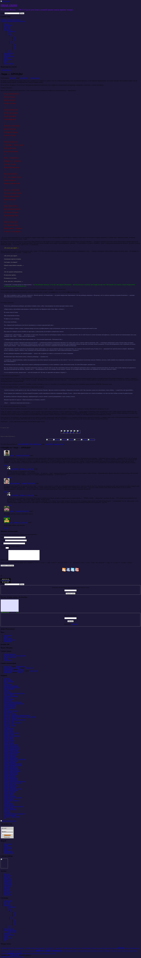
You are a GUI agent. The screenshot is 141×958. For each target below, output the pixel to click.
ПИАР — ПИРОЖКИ (10, 809)
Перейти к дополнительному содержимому (13, 21)
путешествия (113, 950)
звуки (130, 948)
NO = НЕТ (7, 27)
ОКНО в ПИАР (8, 794)
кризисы (24, 950)
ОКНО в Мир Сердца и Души (12, 783)
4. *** (8, 52)
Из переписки (8, 700)
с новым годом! (13, 953)
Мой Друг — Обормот (10, 718)
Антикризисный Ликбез (10, 686)
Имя (2, 537)
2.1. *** (9, 34)
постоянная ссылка (59, 444)
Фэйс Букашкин (87, 948)
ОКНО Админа (8, 730)
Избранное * (7, 30)
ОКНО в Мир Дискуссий (11, 753)
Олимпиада (74, 948)
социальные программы (38, 953)
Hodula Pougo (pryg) (9, 654)
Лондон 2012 (47, 948)
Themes (6, 850)
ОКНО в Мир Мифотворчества (12, 763)
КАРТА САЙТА (8, 63)
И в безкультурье (8, 699)
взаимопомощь (115, 948)
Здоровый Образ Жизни (10, 696)
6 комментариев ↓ (35, 78)
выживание (127, 948)
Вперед (9, 70)
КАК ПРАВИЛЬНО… (10, 705)
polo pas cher (7, 666)
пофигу (109, 950)
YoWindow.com (5, 612)
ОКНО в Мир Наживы (34, 444)
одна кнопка (78, 950)
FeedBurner (74, 624)
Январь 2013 (7, 878)
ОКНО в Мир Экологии (10, 790)
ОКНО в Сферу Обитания (11, 800)
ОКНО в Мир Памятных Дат (12, 769)
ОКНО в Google (8, 731)
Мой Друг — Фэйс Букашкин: (12, 722)
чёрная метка (52, 953)
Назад (3, 70)
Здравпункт (7, 697)
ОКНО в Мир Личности (10, 761)
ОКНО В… (7, 54)
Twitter (23, 948)
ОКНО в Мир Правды (10, 777)
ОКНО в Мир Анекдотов (11, 744)
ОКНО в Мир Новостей (10, 768)
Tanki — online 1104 (9, 657)
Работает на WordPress (7, 956)
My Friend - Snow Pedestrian (16, 948)
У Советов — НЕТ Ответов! (12, 816)
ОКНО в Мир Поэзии (10, 775)
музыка (62, 950)
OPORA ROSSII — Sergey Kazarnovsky (15, 655)
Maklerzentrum (8, 672)
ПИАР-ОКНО (9, 5)
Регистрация (7, 635)
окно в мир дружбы (95, 950)
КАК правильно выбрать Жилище (13, 703)
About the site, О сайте (10, 930)
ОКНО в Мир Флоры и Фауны (12, 788)
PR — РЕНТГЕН (8, 681)
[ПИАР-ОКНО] (5, 1)
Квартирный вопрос (9, 706)
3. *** (8, 50)
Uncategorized (7, 684)
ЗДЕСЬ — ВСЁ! (8, 694)
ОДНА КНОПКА (9, 728)
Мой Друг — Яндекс (10, 725)
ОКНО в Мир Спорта (10, 784)
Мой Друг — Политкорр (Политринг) (14, 719)
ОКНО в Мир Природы (10, 778)
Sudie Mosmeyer (8, 669)
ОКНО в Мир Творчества (11, 786)
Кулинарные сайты (9, 708)
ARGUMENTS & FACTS (5, 948)
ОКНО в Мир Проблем (10, 780)
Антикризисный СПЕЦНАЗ (12, 687)
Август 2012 (7, 886)
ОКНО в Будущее (9, 734)
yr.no (17, 612)
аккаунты (92, 948)
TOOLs (6, 683)
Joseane (11, 511)
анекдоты (96, 948)
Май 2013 (6, 874)
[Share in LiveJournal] (75, 433)
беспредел (110, 948)
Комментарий (4, 560)
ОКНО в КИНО (8, 739)
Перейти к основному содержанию (10, 19)
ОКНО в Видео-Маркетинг (11, 736)
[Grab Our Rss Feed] (64, 571)
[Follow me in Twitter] (49, 440)
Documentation (8, 844)
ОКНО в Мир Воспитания (11, 749)
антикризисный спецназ (102, 948)
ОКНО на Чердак (9, 805)
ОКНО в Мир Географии (11, 750)
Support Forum (8, 848)
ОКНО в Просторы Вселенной (12, 797)
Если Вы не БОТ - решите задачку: (10, 546)
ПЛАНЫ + (7, 811)
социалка (23, 953)
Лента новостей (8, 53)
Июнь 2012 (7, 889)
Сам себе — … (8, 812)
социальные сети (46, 953)
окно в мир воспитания (85, 950)
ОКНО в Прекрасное (10, 796)
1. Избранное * (11, 31)
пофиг (106, 950)
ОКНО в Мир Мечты (10, 762)
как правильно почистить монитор (16, 950)
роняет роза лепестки (124, 950)
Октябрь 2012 (8, 883)
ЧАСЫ (6, 658)
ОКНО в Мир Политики (11, 774)
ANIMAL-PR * (8, 25)
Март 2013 (7, 877)
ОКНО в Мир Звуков (10, 756)
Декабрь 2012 (7, 880)
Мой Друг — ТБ (8, 721)
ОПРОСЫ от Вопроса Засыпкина (13, 806)
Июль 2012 (7, 887)
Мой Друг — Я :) (8, 724)
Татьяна (11, 455)
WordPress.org (8, 641)
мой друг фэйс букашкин (48, 950)
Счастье (78, 948)
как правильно (134, 948)
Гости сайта (7, 692)
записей (7, 638)
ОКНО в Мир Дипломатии (11, 752)
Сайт (2, 543)
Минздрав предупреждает (11, 711)
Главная (6, 24)
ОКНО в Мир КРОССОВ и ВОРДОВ (14, 759)
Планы (6, 57)
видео (121, 947)
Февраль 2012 (8, 894)
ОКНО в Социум (9, 799)
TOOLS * (20, 669)
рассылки (118, 950)
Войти (6, 637)
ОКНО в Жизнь (8, 737)
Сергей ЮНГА (24, 78)
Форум (6, 60)
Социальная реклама (9, 815)
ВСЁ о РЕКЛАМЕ (22, 444)
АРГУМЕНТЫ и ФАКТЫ (30, 948)
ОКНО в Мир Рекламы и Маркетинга (14, 781)
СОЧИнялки (7, 660)
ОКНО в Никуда (8, 793)
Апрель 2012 (7, 891)
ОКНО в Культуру (9, 741)
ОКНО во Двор (8, 803)
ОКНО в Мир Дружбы (10, 755)
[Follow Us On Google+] (77, 571)
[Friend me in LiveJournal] (77, 440)
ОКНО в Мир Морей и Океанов (13, 765)
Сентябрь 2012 (8, 884)
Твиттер (82, 948)
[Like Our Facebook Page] (68, 571)
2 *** (8, 32)
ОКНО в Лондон (8, 743)
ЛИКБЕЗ (6, 709)
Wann (10, 522)
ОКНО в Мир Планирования (12, 771)
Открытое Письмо (9, 56)
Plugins (6, 845)
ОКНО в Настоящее (9, 791)
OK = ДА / (7, 28)
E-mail (2, 540)
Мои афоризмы (8, 712)
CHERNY (6, 678)
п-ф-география (102, 950)
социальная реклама (29, 953)
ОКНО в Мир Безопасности (12, 747)
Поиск (2, 13)
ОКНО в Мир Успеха (10, 787)
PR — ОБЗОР (8, 680)
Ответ (6, 465)
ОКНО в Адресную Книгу (11, 733)
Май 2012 (6, 890)
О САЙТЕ (7, 727)
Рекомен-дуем (8, 59)
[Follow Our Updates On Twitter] (73, 571)
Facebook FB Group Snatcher (11, 668)
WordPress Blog (8, 851)
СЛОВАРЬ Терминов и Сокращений (14, 813)
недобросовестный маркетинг (70, 950)
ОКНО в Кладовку (9, 740)
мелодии (33, 950)
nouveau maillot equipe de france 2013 (14, 671)
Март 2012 (7, 893)
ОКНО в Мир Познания (10, 772)
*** (11, 35)
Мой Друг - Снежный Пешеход (56, 948)
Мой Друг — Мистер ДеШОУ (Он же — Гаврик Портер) (20, 716)
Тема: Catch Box (18, 956)
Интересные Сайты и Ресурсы (12, 702)
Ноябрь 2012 (7, 881)
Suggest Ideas (7, 847)
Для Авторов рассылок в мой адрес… (14, 693)
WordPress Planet (8, 853)
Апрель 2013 (7, 875)
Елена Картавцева (14, 483)
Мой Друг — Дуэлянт (10, 714)
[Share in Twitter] (62, 433)
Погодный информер (10, 605)
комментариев (9, 640)
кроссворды (29, 950)
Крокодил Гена (20, 666)
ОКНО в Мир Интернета (11, 758)
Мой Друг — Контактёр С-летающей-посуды (16, 715)
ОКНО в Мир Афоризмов (11, 746)
